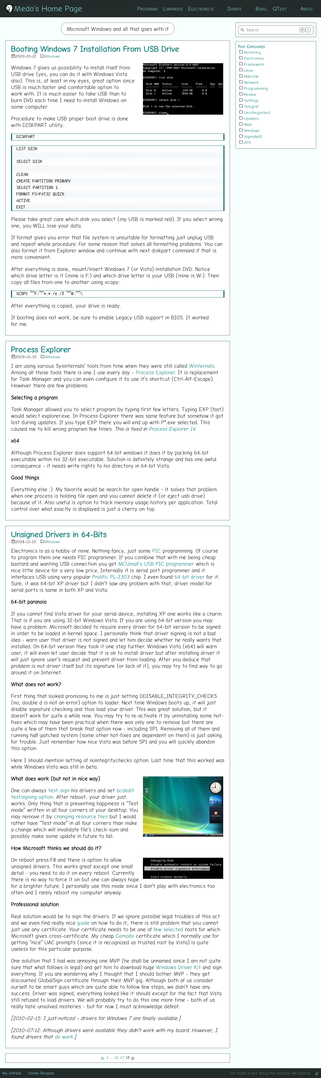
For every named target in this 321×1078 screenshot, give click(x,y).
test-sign (58, 790)
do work (63, 1036)
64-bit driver (190, 576)
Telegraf (251, 106)
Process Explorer (41, 349)
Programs (147, 8)
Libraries (173, 8)
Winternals (201, 366)
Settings (251, 100)
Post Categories (251, 46)
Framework (254, 64)
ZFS (247, 142)
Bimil (261, 8)
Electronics (200, 8)
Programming (256, 88)
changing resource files (81, 816)
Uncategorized (257, 112)
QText (280, 8)
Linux (248, 70)
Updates (251, 118)
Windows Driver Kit (178, 967)
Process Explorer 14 (172, 428)
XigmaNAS (253, 136)
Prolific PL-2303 (110, 576)
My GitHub (11, 1072)
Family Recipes (41, 1072)
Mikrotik (251, 76)
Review (250, 94)
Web (248, 124)
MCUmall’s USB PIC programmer (156, 563)
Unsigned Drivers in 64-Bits (59, 534)
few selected (168, 929)
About (306, 8)
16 (116, 1057)
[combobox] (275, 29)
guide (83, 922)
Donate (234, 8)
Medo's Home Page (48, 8)
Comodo (125, 935)
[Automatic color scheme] (317, 1072)
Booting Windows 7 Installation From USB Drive (95, 49)
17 (122, 1057)
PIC (156, 550)
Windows (52, 56)
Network (251, 82)
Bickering (252, 52)
